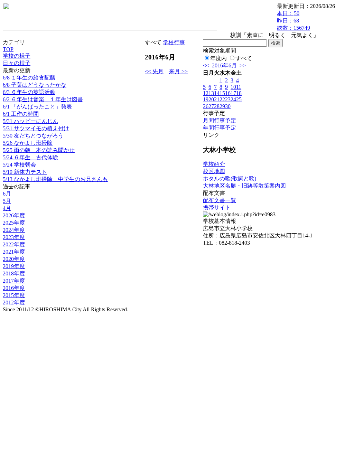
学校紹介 (214, 164)
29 (222, 106)
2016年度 (14, 288)
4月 (7, 208)
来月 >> (178, 71)
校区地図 (214, 171)
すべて (243, 58)
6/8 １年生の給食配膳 (29, 78)
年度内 (218, 58)
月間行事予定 (219, 120)
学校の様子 (16, 56)
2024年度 (14, 230)
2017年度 (14, 281)
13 (211, 93)
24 (233, 99)
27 (211, 106)
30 (228, 106)
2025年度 (14, 223)
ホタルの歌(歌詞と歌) (229, 178)
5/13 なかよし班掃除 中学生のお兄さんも (55, 179)
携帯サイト (217, 207)
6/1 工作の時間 (21, 114)
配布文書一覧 (219, 200)
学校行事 (174, 42)
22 (222, 99)
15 (222, 93)
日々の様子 (16, 63)
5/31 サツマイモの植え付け (36, 128)
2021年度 (14, 252)
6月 (7, 194)
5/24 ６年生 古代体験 (30, 157)
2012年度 (14, 302)
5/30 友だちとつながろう (33, 136)
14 (217, 93)
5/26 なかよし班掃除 (28, 143)
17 (233, 93)
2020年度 (14, 259)
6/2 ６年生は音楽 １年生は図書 (43, 99)
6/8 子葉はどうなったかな (34, 85)
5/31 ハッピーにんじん (30, 121)
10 (233, 87)
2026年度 (14, 215)
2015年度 (14, 295)
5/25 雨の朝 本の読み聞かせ (39, 150)
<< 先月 (154, 71)
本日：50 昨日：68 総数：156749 (293, 20)
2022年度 (14, 244)
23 (228, 99)
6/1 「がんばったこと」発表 (37, 107)
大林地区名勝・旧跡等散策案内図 (244, 186)
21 (217, 99)
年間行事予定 (219, 128)
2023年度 (14, 237)
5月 (7, 201)
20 (211, 99)
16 (228, 93)
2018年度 (14, 273)
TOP (8, 49)
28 (217, 106)
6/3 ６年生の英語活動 (29, 92)
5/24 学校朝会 (19, 165)
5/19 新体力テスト (25, 172)
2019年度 (14, 266)
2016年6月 (224, 65)
